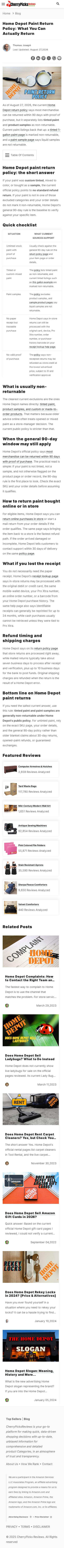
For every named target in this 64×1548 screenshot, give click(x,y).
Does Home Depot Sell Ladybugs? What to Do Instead (30, 1057)
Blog (27, 1419)
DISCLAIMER (41, 1526)
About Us (12, 1464)
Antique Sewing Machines (32, 825)
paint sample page (22, 139)
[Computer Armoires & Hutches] (10, 769)
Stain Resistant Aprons (30, 865)
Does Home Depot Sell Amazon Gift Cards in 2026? (30, 1215)
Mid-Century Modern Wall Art (34, 805)
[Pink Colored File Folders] (10, 848)
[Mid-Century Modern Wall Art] (10, 809)
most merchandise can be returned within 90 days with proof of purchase (31, 456)
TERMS (25, 1526)
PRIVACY (12, 1526)
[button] (33, 58)
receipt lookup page (45, 576)
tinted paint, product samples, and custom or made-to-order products (30, 409)
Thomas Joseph (22, 45)
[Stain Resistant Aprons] (10, 868)
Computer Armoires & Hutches (35, 766)
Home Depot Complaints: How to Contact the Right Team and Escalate (29, 980)
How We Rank (30, 1464)
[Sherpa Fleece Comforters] (10, 887)
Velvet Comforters (28, 904)
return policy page (38, 254)
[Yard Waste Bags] (10, 789)
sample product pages (41, 302)
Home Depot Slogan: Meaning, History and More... (29, 1372)
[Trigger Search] (58, 4)
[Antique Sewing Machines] (10, 828)
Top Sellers (13, 1419)
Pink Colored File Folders (31, 845)
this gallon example (42, 282)
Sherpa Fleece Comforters (32, 884)
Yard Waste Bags (27, 786)
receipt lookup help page (42, 346)
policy (37, 270)
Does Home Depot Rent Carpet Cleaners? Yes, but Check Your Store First (30, 1137)
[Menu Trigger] (3, 4)
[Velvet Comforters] (10, 907)
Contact (47, 1464)
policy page (26, 553)
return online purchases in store (23, 519)
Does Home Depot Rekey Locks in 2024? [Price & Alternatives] (30, 1294)
